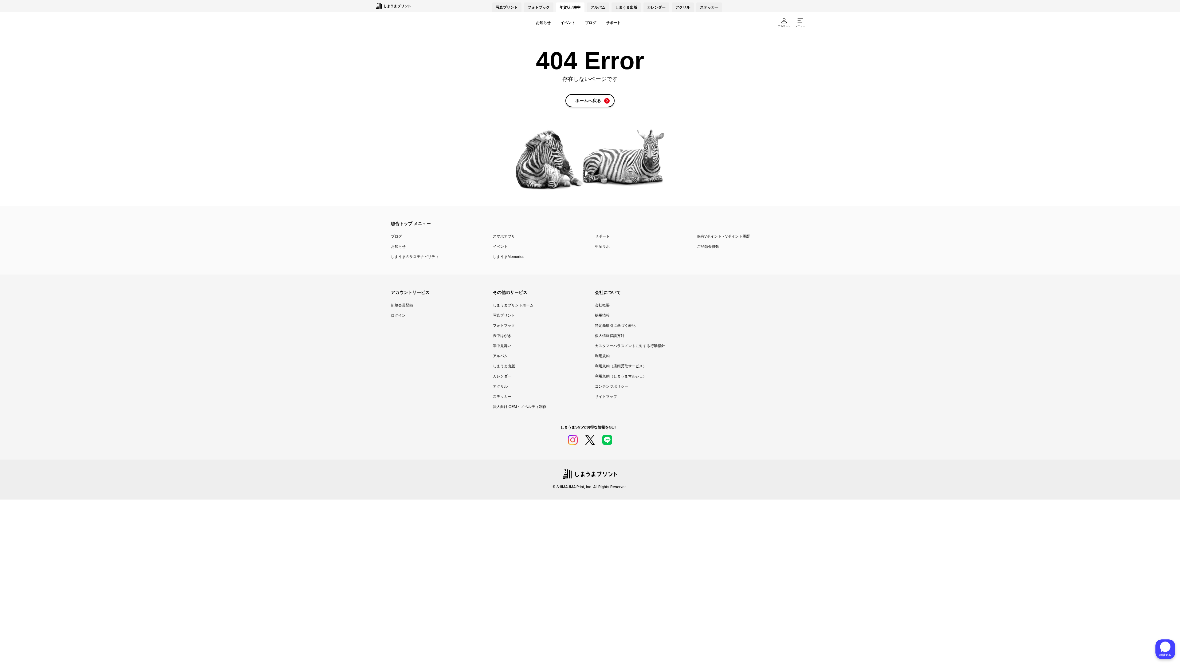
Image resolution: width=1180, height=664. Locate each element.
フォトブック (539, 7)
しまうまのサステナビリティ (415, 257)
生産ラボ (602, 246)
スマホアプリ (504, 236)
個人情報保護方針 (609, 336)
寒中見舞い (502, 346)
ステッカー (709, 7)
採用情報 (602, 315)
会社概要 (602, 305)
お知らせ (543, 23)
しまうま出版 (626, 7)
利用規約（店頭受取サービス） (621, 366)
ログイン (398, 315)
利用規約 (602, 356)
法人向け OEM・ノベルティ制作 (519, 407)
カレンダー (656, 7)
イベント (567, 23)
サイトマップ (606, 396)
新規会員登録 (402, 305)
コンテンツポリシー (611, 386)
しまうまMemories (508, 257)
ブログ (590, 23)
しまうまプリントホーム (513, 305)
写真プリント (504, 315)
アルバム (598, 7)
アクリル (682, 7)
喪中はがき (502, 336)
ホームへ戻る (588, 100)
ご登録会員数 (708, 246)
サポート (613, 23)
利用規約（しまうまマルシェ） (621, 376)
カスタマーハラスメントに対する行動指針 (630, 346)
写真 (507, 7)
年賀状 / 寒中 (570, 7)
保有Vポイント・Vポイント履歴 (723, 236)
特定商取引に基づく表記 (615, 325)
